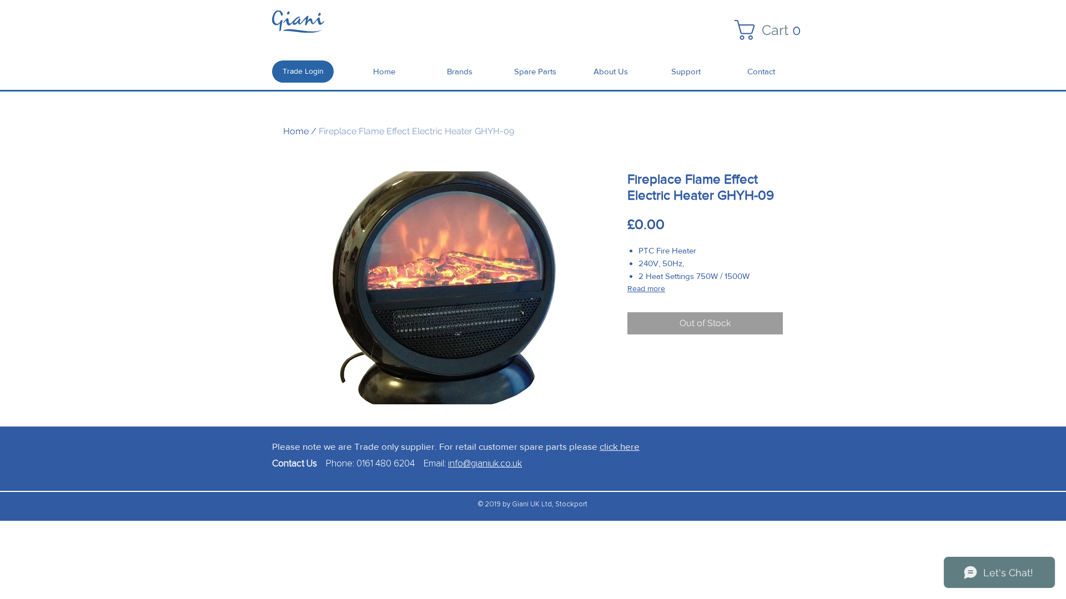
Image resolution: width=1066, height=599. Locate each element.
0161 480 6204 (385, 464)
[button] (773, 30)
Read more (646, 288)
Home (296, 131)
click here (620, 446)
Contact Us (299, 464)
